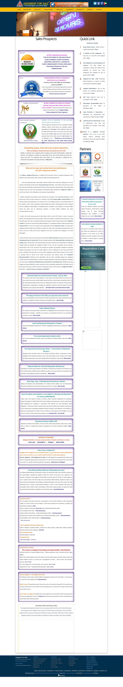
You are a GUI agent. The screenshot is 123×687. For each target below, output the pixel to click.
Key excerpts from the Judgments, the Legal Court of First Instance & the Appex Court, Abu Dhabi (46, 610)
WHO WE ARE (27, 9)
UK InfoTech (79, 673)
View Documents (24, 534)
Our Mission (72, 663)
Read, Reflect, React (89, 47)
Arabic (66, 613)
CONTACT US (103, 670)
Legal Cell (62, 673)
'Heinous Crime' (65, 129)
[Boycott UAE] (105, 3)
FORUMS (50, 442)
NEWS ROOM (60, 442)
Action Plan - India (56, 659)
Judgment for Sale (21, 657)
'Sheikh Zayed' (53, 134)
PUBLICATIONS (48, 9)
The (28, 175)
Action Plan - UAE (55, 661)
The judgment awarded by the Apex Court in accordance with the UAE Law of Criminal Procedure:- (46, 608)
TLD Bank (95, 673)
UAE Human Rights (25, 539)
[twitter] (95, 3)
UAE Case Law (88, 97)
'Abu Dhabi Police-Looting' (31, 140)
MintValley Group (29, 673)
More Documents (25, 520)
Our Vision (71, 661)
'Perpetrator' (54, 129)
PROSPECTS (80, 9)
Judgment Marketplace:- (90, 88)
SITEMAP (96, 670)
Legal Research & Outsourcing (91, 120)
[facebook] (98, 3)
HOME (19, 9)
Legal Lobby (54, 667)
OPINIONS (90, 9)
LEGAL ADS (22, 52)
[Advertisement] (46, 45)
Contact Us (41, 596)
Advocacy (53, 665)
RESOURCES (41, 442)
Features (71, 665)
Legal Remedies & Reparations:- (93, 112)
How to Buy (36, 665)
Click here (32, 534)
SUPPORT (99, 9)
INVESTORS (37, 9)
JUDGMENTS (69, 9)
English (71, 613)
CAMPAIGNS (59, 9)
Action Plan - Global (56, 663)
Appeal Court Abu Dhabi (39, 659)
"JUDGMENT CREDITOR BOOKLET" (30, 103)
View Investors (42, 579)
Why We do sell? (37, 663)
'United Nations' (65, 136)
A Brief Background (38, 661)
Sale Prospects (73, 659)
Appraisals (36, 667)
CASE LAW (31, 442)
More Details (28, 562)
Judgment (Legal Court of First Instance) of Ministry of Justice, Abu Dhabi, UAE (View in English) (46, 615)
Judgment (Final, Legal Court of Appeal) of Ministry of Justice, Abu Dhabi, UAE (39, 613)
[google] (101, 3)
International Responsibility (91, 103)
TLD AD (21, 78)
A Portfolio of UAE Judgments (92, 53)
